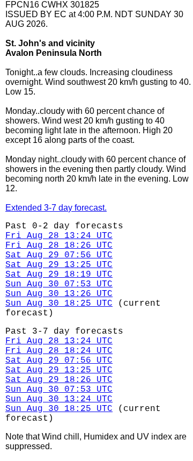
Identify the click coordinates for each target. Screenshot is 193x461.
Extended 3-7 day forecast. (56, 207)
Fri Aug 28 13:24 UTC (59, 236)
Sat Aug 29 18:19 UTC (59, 274)
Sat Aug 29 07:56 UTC (59, 255)
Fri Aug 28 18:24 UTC (59, 351)
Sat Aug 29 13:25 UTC (59, 265)
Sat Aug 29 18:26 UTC (59, 380)
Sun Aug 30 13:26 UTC (59, 294)
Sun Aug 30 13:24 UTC (59, 399)
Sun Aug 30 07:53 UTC (59, 284)
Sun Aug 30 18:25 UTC (59, 303)
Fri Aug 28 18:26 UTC (59, 245)
